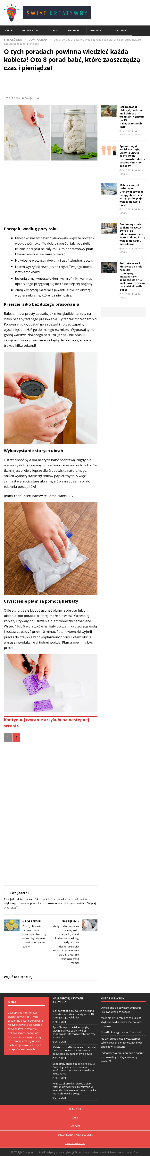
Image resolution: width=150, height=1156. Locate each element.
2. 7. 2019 (14, 98)
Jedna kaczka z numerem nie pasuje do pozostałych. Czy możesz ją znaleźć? (122, 1057)
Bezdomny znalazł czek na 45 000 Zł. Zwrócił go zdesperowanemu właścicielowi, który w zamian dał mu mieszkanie (132, 234)
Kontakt (75, 1126)
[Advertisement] (75, 84)
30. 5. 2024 (127, 248)
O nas (75, 1117)
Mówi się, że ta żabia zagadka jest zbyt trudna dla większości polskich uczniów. (121, 1022)
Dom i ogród (119, 30)
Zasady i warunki (75, 1143)
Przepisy (73, 30)
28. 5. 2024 (127, 170)
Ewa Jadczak (32, 98)
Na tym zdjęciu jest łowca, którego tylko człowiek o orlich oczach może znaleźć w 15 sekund (122, 1043)
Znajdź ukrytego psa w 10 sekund (121, 1032)
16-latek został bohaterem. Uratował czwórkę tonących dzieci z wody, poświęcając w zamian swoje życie (132, 195)
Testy (8, 30)
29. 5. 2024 (127, 209)
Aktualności (30, 30)
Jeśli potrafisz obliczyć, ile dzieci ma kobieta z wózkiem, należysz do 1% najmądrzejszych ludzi (132, 116)
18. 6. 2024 (127, 131)
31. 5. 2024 (127, 294)
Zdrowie (95, 30)
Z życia (53, 30)
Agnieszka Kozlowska (130, 134)
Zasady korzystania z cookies (75, 1134)
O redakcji (75, 1108)
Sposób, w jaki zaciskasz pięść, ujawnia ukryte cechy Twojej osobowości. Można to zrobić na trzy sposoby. (132, 156)
